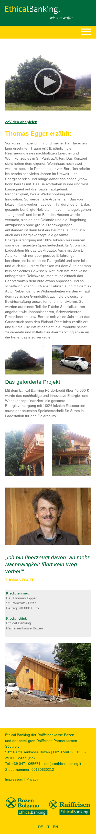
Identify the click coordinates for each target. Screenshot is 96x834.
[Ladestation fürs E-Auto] (71, 360)
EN (55, 827)
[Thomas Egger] (48, 516)
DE (40, 827)
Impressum (14, 779)
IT (48, 827)
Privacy (32, 779)
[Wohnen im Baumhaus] (24, 360)
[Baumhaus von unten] (24, 449)
